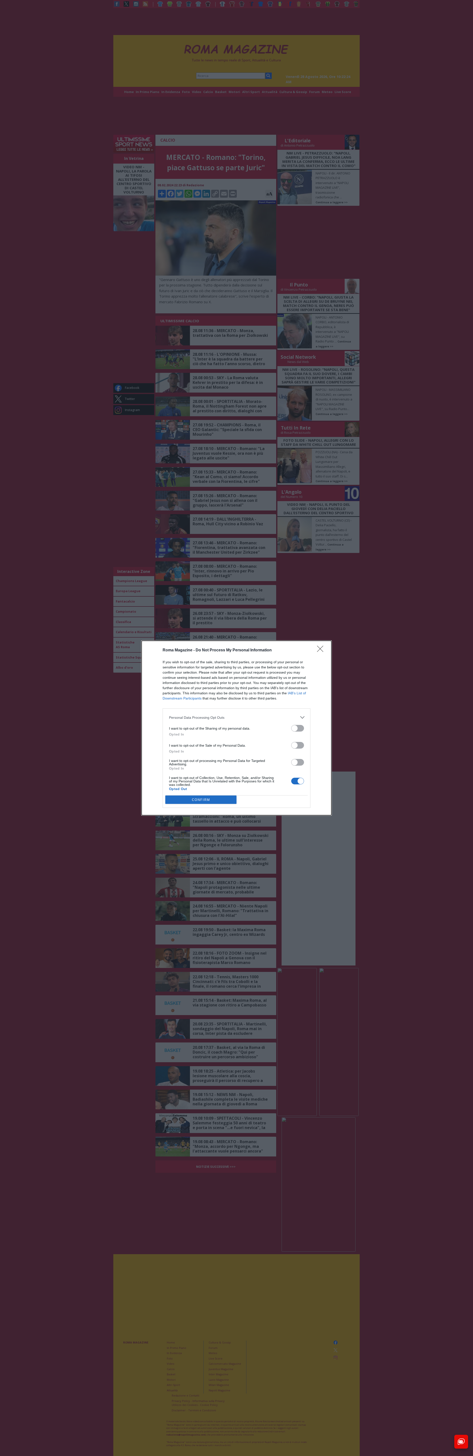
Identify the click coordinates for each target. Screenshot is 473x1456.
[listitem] (236, 717)
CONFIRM (201, 800)
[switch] (297, 728)
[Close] (321, 650)
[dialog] (236, 728)
